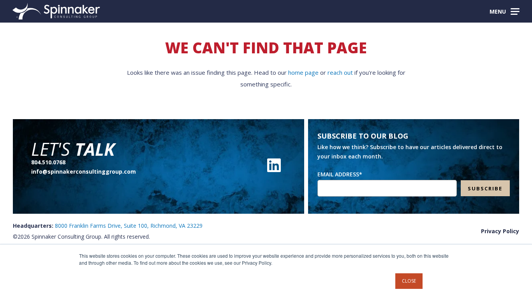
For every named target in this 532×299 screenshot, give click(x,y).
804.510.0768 (48, 162)
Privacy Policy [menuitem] (500, 231)
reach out (340, 72)
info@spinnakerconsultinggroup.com (83, 171)
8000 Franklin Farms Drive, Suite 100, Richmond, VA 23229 (129, 225)
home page (303, 72)
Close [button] (409, 281)
